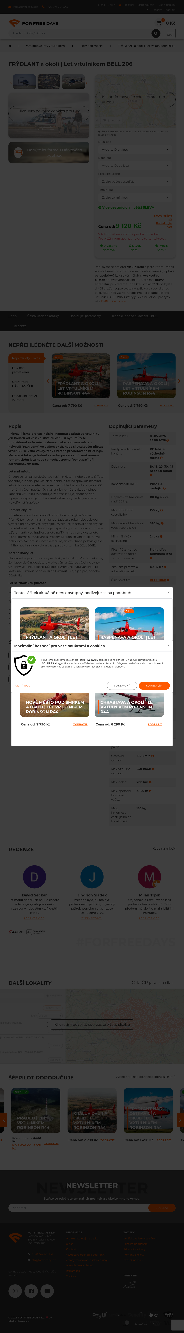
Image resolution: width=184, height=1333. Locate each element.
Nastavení (122, 685)
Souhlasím (154, 685)
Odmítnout (23, 685)
